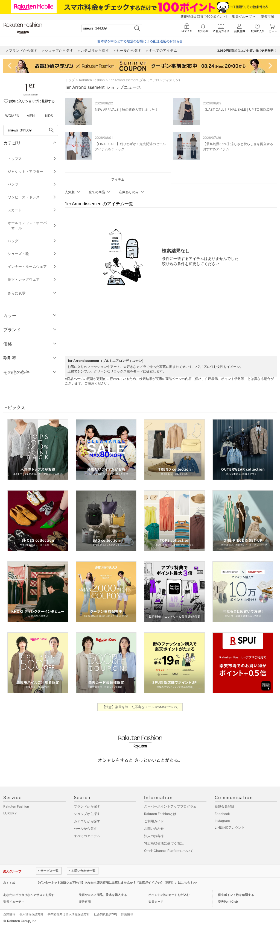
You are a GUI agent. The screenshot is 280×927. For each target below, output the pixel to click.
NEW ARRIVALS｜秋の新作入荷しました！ (126, 109)
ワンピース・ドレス (24, 197)
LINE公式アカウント (230, 827)
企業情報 (9, 914)
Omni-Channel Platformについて (168, 851)
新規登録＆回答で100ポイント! (203, 16)
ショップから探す (87, 814)
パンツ (13, 184)
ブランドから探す (87, 806)
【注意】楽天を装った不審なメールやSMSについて (140, 707)
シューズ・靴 (18, 253)
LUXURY (10, 813)
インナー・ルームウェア (27, 266)
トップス (15, 158)
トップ (70, 80)
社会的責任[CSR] (105, 914)
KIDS (49, 115)
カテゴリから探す (87, 821)
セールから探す (85, 828)
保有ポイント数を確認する (236, 895)
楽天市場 (267, 16)
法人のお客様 (154, 836)
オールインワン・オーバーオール (27, 225)
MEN (31, 115)
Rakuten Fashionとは (160, 814)
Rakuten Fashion (92, 80)
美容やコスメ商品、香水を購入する (103, 895)
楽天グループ (242, 16)
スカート (15, 210)
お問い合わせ (154, 828)
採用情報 (127, 914)
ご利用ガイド (154, 821)
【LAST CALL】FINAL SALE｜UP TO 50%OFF (238, 109)
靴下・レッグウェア (24, 279)
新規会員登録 (224, 806)
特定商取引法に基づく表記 (163, 843)
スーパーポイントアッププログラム (170, 806)
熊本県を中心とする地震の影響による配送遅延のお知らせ (140, 41)
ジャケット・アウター (25, 171)
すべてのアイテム (87, 836)
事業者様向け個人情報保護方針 (69, 914)
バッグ (13, 241)
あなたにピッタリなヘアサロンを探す (28, 895)
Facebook (222, 814)
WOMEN (12, 115)
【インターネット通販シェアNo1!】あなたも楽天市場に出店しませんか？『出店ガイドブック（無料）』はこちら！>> (116, 882)
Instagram (222, 821)
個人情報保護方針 (31, 914)
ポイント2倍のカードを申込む (168, 895)
